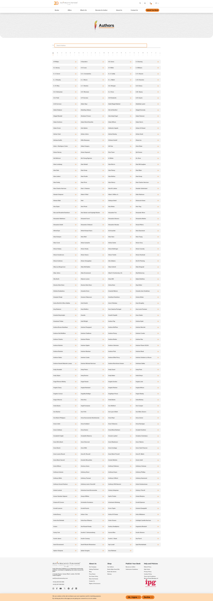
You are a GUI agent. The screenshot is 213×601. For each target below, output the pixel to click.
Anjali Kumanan (85, 405)
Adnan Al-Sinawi (140, 128)
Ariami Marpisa (140, 496)
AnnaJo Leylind (112, 436)
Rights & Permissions (94, 583)
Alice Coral (56, 242)
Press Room (92, 574)
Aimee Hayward (85, 152)
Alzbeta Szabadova (58, 291)
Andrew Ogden (85, 345)
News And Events (93, 578)
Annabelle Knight (58, 436)
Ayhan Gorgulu (85, 550)
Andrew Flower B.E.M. (142, 345)
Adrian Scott (139, 134)
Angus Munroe (57, 399)
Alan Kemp (84, 170)
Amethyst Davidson (114, 297)
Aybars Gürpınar (58, 550)
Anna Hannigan (140, 424)
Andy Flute (139, 369)
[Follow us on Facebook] (57, 589)
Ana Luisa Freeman (141, 309)
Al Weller (110, 158)
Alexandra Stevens (113, 218)
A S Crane (84, 67)
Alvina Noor (111, 285)
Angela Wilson (140, 387)
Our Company (92, 567)
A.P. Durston (84, 98)
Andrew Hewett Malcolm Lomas (62, 363)
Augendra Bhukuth (141, 526)
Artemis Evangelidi (141, 508)
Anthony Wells (57, 478)
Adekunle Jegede (113, 128)
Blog (90, 571)
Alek (82, 200)
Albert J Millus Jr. (113, 194)
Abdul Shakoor (57, 110)
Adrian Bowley (112, 134)
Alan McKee (111, 176)
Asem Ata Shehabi (58, 520)
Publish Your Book (133, 564)
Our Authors (110, 567)
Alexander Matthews (59, 218)
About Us (92, 564)
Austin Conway (85, 538)
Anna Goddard (85, 424)
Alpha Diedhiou (140, 279)
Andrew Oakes (57, 357)
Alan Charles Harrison (142, 182)
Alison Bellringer (113, 249)
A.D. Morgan (112, 85)
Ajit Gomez (139, 152)
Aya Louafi (111, 544)
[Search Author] (54, 45)
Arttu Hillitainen (140, 514)
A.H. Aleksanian (57, 92)
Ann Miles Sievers (141, 411)
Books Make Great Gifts (113, 569)
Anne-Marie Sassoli (59, 460)
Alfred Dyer (56, 230)
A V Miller (111, 67)
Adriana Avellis (57, 140)
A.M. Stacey (139, 92)
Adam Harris (139, 122)
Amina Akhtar (140, 297)
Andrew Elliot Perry (114, 357)
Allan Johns (56, 273)
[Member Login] (145, 3)
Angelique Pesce (113, 393)
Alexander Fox (112, 212)
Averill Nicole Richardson (88, 544)
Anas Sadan (139, 315)
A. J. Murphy (57, 80)
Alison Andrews (58, 261)
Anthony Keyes (112, 472)
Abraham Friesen (86, 116)
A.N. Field (56, 98)
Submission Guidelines (132, 569)
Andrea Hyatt (139, 321)
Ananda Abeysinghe (59, 315)
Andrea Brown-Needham (60, 327)
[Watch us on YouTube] (61, 589)
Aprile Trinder (112, 496)
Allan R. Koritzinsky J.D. (115, 273)
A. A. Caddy (111, 73)
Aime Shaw (139, 146)
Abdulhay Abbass (86, 110)
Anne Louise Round (59, 454)
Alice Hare (111, 236)
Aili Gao (110, 146)
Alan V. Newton (85, 188)
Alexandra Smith (58, 224)
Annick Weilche (112, 460)
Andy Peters (84, 369)
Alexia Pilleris (140, 224)
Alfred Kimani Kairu (86, 230)
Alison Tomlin (112, 255)
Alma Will (111, 279)
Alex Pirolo (84, 206)
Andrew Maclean (86, 351)
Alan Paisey (111, 170)
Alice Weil (84, 236)
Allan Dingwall (140, 267)
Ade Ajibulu (84, 128)
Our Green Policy (93, 576)
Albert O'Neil (84, 194)
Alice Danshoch (140, 230)
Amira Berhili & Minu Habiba (61, 303)
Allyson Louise (85, 279)
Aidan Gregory (85, 146)
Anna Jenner (139, 418)
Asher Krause (112, 520)
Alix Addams (112, 261)
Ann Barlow (56, 411)
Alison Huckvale (140, 255)
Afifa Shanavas (85, 140)
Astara (55, 526)
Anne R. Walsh (140, 454)
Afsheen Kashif (112, 140)
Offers (70, 10)
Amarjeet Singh (57, 297)
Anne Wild (84, 448)
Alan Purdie (84, 176)
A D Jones (111, 61)
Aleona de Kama (140, 200)
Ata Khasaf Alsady (86, 526)
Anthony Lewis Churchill (88, 484)
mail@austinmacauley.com (60, 578)
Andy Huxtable (57, 369)
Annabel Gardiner (141, 430)
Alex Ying (138, 206)
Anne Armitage (112, 448)
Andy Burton (84, 375)
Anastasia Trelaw (58, 321)
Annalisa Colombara (142, 436)
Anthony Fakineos (113, 466)
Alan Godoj (56, 182)
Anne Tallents (140, 442)
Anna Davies (84, 430)
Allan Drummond (86, 273)
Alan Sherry (111, 182)
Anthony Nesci (85, 472)
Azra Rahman (112, 550)
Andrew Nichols (58, 345)
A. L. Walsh (111, 80)
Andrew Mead (140, 351)
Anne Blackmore (113, 442)
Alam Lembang (57, 164)
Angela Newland (85, 387)
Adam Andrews (57, 122)
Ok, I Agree (132, 597)
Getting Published (93, 569)
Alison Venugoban (86, 261)
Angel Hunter (85, 381)
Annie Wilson (57, 466)
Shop (109, 564)
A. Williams (139, 67)
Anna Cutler (56, 424)
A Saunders (84, 61)
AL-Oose (138, 158)
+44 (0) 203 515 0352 (58, 582)
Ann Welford (112, 405)
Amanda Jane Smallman (143, 291)
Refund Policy (147, 567)
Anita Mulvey (139, 399)
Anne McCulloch (58, 442)
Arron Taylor (112, 508)
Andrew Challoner (86, 333)
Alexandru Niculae (113, 224)
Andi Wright (84, 321)
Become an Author (130, 567)
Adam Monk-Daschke (87, 122)
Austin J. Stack (112, 538)
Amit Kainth (84, 303)
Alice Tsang (139, 236)
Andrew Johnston (113, 345)
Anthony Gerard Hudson (60, 484)
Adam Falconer (140, 116)
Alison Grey (139, 242)
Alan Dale (56, 170)
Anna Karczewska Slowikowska (90, 418)
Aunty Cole (56, 532)
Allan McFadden (85, 267)
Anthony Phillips (140, 472)
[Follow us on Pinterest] (69, 589)
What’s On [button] (83, 10)
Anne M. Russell (85, 454)
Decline (147, 597)
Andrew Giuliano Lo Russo (143, 357)
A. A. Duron (56, 73)
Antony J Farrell (140, 490)
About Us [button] (119, 10)
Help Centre (147, 569)
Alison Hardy (84, 249)
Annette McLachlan (86, 460)
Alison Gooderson (58, 255)
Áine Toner (111, 152)
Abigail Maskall (57, 116)
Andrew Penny (112, 333)
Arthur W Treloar (113, 514)
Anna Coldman (57, 430)
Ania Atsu (83, 399)
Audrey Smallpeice (113, 526)
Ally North (56, 279)
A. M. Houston (140, 80)
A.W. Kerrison (57, 104)
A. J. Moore (84, 80)
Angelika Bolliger (86, 393)
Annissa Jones (85, 466)
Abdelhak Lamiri (140, 104)
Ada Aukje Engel (113, 116)
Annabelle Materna (86, 436)
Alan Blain (139, 170)
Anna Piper (111, 418)
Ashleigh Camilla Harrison (143, 520)
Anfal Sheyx (139, 375)
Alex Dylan (56, 206)
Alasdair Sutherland (141, 188)
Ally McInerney (140, 273)
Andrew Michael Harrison (88, 363)
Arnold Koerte (85, 508)
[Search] (140, 3)
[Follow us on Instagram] (54, 589)
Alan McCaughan (141, 164)
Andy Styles (56, 375)
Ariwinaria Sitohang (114, 502)
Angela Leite (139, 381)
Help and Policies (151, 564)
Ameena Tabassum (86, 297)
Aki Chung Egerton (86, 158)
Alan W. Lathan (112, 188)
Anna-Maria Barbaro (114, 430)
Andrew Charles (58, 339)
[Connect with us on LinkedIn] (76, 589)
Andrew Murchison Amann (116, 363)
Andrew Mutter (112, 339)
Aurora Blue (111, 532)
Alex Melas (111, 206)
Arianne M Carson (58, 502)
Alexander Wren (140, 212)
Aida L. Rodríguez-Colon (60, 146)
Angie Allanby (140, 393)
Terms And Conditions (150, 576)
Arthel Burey (57, 514)
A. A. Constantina (86, 73)
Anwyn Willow (85, 496)
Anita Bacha (111, 399)
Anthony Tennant (86, 478)
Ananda (83, 315)
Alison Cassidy (140, 249)
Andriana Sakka (140, 363)
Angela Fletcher (112, 387)
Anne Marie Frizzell (113, 454)
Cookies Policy (148, 574)
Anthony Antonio (58, 472)
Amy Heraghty (140, 303)
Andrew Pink (112, 351)
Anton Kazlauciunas (141, 484)
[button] (150, 3)
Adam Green (57, 128)
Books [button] (57, 10)
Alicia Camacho (85, 242)
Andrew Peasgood (86, 327)
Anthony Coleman (141, 466)
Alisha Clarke (112, 242)
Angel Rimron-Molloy (59, 381)
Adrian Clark (57, 134)
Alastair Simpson (58, 194)
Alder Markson (140, 194)
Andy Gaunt (111, 369)
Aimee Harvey (57, 152)
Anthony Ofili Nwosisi (114, 484)
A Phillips (56, 61)
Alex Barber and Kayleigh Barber (90, 212)
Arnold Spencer (140, 502)
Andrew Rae (139, 339)
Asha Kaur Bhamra (86, 520)
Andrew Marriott (140, 327)
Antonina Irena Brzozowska (89, 490)
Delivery (109, 574)
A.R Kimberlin (112, 98)
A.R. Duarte (139, 98)
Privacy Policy (147, 571)
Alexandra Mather (141, 218)
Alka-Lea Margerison (59, 267)
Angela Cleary (57, 387)
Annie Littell (139, 460)
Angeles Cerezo (58, 393)
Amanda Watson (113, 291)
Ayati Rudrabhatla (141, 544)
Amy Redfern (84, 309)
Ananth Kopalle (112, 315)
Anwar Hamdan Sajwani (60, 496)
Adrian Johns (85, 134)
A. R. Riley (56, 85)
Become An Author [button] (101, 10)
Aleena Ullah (57, 200)
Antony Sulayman (113, 490)
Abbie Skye (84, 104)
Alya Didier (139, 285)
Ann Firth (83, 411)
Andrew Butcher (58, 351)
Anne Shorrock (85, 442)
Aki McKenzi (57, 158)
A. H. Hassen (139, 73)
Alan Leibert (56, 176)
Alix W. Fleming (140, 261)
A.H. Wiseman (85, 92)
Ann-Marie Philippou (59, 418)
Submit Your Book (152, 10)
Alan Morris (111, 164)
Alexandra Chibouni (86, 224)
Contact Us (134, 10)
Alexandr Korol (85, 218)
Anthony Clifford (113, 478)
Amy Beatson (57, 309)
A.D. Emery (139, 85)
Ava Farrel (139, 538)
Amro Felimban (112, 303)
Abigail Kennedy (140, 110)
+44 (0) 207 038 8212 (58, 584)
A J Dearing (139, 61)
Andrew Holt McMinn (59, 333)
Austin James (57, 538)
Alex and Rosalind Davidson (61, 212)
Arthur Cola (84, 514)
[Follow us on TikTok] (73, 589)
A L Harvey (56, 67)
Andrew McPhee (113, 327)
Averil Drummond (58, 544)
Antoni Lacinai (57, 490)
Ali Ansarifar (111, 230)
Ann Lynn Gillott (113, 411)
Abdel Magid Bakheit (114, 104)
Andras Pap (111, 321)
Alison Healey (57, 249)
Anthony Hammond (141, 478)
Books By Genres (111, 571)
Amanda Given (85, 291)
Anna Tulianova (112, 424)
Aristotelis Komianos (87, 502)
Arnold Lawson (57, 508)
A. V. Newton (84, 85)
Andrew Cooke (85, 357)
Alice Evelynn (57, 236)
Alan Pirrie (84, 182)
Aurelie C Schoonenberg (88, 532)
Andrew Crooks (140, 333)
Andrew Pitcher (85, 339)
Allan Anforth (112, 267)
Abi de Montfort (112, 110)
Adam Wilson (112, 122)
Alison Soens (85, 255)
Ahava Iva (138, 140)
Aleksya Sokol (112, 200)
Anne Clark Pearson (141, 448)
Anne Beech (56, 448)
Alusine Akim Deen (58, 285)
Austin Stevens (140, 532)
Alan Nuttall (84, 164)
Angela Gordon (112, 381)
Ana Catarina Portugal (114, 309)
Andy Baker (111, 375)
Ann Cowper (139, 405)
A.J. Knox (111, 92)
